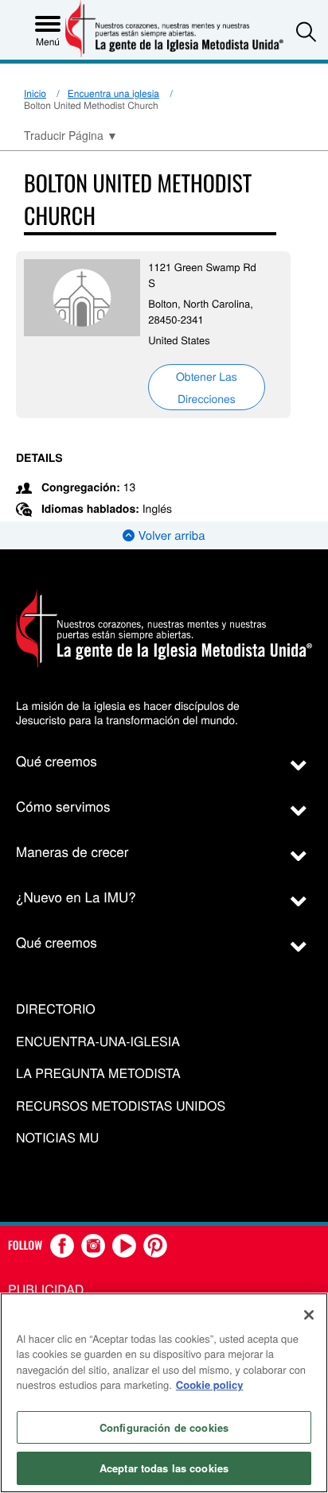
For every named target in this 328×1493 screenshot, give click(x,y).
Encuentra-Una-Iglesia (98, 1041)
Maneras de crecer (72, 851)
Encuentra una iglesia (113, 93)
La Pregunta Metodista (98, 1073)
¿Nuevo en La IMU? (76, 896)
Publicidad (46, 1289)
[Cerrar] (308, 1314)
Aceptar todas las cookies (164, 1468)
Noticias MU (57, 1138)
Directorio (56, 1009)
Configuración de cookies (164, 1427)
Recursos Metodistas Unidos (120, 1106)
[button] (306, 31)
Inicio (35, 93)
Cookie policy (210, 1384)
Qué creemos (56, 760)
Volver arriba (170, 535)
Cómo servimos (63, 806)
